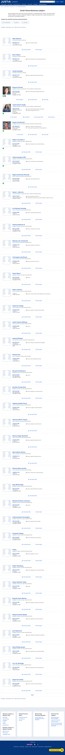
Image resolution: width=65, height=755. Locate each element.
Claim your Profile (54, 721)
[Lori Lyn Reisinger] (7, 666)
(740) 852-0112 (15, 456)
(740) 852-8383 (15, 212)
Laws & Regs (29, 4)
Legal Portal (22, 746)
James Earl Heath (17, 679)
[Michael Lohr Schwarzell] (7, 244)
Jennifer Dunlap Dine (19, 387)
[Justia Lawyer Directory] (6, 2)
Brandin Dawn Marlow (19, 598)
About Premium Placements (56, 723)
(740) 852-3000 (15, 358)
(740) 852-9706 (15, 440)
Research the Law (17, 4)
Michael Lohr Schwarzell (20, 241)
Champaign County (6, 734)
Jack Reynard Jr (17, 631)
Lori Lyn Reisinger (18, 663)
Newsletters (35, 4)
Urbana (4, 723)
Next (32, 695)
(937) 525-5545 (15, 391)
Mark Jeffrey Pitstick (18, 452)
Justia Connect (16, 746)
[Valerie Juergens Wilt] (7, 160)
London (4, 722)
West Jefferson (6, 725)
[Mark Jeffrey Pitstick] (7, 455)
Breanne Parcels (17, 87)
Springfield (5, 720)
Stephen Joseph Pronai (19, 403)
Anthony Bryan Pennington (21, 517)
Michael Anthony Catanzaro (21, 501)
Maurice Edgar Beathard (20, 436)
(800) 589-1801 (15, 108)
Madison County (6, 731)
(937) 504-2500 (15, 178)
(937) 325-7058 (15, 91)
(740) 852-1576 (15, 245)
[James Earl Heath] (7, 683)
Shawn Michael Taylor (19, 582)
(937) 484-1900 (15, 667)
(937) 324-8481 (15, 651)
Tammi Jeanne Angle (19, 105)
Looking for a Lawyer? (54, 750)
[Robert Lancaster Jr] (7, 143)
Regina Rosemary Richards (20, 175)
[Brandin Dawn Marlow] (7, 601)
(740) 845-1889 (15, 423)
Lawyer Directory (6, 6)
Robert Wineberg (17, 566)
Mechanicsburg (6, 719)
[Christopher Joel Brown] (7, 260)
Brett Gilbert (16, 55)
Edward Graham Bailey (19, 614)
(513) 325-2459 (15, 143)
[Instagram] (31, 744)
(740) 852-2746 (15, 472)
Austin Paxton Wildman (19, 322)
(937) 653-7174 (15, 42)
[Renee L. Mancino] (7, 195)
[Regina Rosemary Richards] (7, 178)
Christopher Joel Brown (19, 257)
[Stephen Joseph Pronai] (7, 406)
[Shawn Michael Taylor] (7, 585)
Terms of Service (35, 746)
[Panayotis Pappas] (7, 536)
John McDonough (17, 484)
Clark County (5, 732)
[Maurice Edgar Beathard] (7, 439)
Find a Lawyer (3, 4)
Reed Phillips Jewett (18, 647)
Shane (14, 549)
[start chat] (62, 750)
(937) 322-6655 (15, 537)
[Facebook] (30, 744)
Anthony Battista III (18, 224)
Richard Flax (16, 354)
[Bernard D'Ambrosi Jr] (7, 374)
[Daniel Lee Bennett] (7, 125)
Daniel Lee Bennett (18, 122)
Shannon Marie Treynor (19, 419)
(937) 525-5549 (15, 375)
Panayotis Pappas (18, 533)
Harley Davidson (17, 71)
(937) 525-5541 (15, 277)
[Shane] (7, 553)
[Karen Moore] (7, 276)
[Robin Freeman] (7, 293)
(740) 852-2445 (15, 261)
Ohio (16, 6)
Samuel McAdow (17, 338)
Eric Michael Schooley (19, 208)
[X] (36, 744)
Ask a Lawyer (10, 4)
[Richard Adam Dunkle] (7, 471)
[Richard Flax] (7, 358)
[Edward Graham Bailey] (7, 618)
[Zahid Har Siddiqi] (7, 309)
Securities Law (22, 719)
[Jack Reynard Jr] (7, 634)
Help (30, 746)
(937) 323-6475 (15, 618)
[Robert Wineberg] (7, 569)
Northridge (5, 717)
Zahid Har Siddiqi (17, 306)
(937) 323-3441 (15, 488)
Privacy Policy (41, 746)
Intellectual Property (23, 717)
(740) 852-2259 (15, 407)
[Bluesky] (34, 744)
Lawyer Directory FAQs (55, 720)
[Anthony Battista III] (7, 228)
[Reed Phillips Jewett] (7, 650)
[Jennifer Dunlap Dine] (7, 390)
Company (26, 746)
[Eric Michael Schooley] (7, 211)
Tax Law (20, 720)
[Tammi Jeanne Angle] (7, 108)
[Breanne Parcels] (7, 90)
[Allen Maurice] (7, 42)
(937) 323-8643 (15, 635)
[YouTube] (28, 744)
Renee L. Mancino (18, 192)
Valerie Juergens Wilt (19, 157)
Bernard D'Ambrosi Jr (19, 371)
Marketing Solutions (43, 4)
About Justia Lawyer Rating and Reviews (56, 725)
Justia (2, 6)
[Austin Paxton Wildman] (7, 325)
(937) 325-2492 (15, 683)
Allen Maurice (16, 38)
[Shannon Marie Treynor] (7, 423)
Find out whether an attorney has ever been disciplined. (39, 718)
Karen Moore (16, 273)
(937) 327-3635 (15, 228)
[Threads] (33, 744)
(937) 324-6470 (15, 161)
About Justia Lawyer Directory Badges (55, 718)
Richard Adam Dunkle (19, 468)
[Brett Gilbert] (7, 58)
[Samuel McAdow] (7, 341)
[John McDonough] (7, 488)
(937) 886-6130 (15, 126)
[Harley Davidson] (7, 74)
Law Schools (23, 4)
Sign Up (61, 1)
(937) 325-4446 (15, 521)
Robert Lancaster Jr (18, 140)
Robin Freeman (17, 289)
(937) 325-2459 (15, 505)
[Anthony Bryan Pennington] (7, 520)
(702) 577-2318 (15, 196)
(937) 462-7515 (15, 342)
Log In (57, 1)
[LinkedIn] (27, 744)
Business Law (12, 6)
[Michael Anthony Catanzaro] (7, 504)
